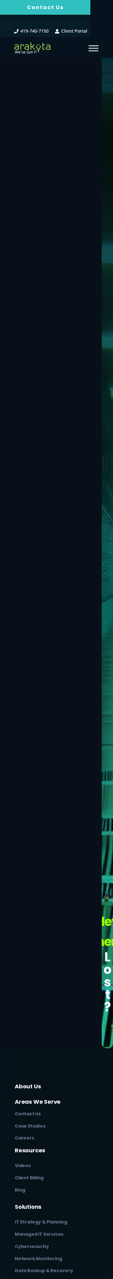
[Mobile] (94, 48)
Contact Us (45, 7)
